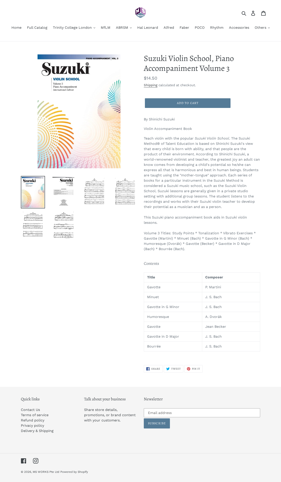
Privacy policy (32, 425)
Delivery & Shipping (37, 431)
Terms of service (35, 415)
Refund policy (32, 420)
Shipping (150, 85)
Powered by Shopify (74, 471)
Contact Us (30, 410)
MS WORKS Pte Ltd (46, 471)
